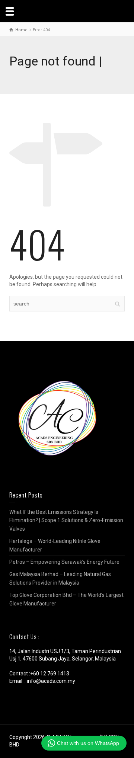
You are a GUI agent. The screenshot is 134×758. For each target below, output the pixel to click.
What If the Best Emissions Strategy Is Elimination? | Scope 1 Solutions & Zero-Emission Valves (66, 520)
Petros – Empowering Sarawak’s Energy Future (64, 562)
